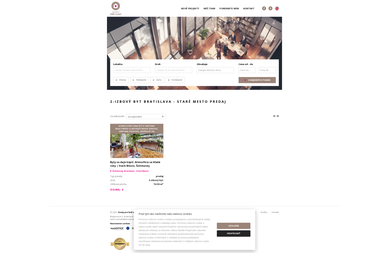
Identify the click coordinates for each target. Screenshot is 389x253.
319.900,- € (117, 189)
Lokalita (117, 64)
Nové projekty (190, 8)
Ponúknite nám (229, 8)
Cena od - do (246, 64)
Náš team (209, 8)
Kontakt (249, 8)
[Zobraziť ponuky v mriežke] (278, 115)
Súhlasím (233, 225)
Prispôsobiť (233, 233)
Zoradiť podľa (117, 116)
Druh (157, 64)
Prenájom (141, 80)
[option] (194, 53)
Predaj (122, 80)
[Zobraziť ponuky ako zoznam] (274, 115)
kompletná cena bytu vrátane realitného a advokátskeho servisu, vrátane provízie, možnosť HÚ (136, 129)
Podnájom (177, 80)
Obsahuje (202, 64)
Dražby (264, 212)
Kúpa (158, 80)
